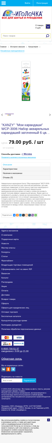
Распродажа (7, 282)
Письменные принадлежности (12, 51)
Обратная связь (11, 358)
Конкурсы (5, 252)
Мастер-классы (8, 248)
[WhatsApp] (35, 215)
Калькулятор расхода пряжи (14, 320)
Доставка (5, 295)
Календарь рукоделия (11, 325)
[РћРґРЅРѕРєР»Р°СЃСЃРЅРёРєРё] (17, 215)
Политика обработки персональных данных (21, 329)
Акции (4, 286)
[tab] (26, 164)
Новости (5, 243)
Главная (3, 47)
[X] (23, 215)
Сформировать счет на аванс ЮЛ (16, 269)
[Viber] (32, 215)
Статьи (4, 256)
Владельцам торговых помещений (17, 265)
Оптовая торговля (9, 312)
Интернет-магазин (17, 47)
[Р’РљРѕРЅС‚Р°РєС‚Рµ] (14, 215)
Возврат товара (8, 299)
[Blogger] (26, 215)
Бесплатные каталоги (11, 316)
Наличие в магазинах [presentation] (12, 173)
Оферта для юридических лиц (15, 308)
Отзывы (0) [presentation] (8, 177)
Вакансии (5, 273)
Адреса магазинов (9, 231)
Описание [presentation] (7, 165)
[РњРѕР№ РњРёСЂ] (20, 215)
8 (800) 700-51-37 (10, 349)
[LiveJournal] (29, 215)
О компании (6, 235)
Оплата (4, 290)
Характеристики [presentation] (10, 169)
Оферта (5, 303)
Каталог (4, 278)
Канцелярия (33, 47)
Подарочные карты (10, 239)
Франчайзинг (7, 260)
